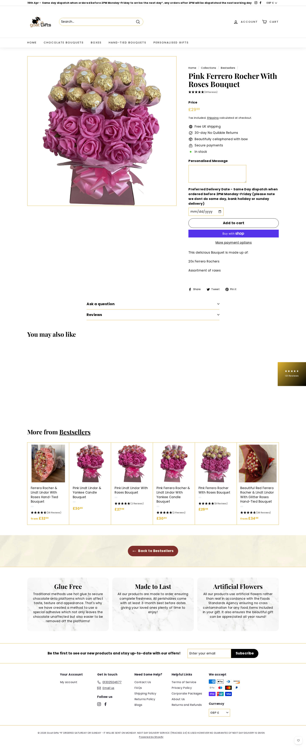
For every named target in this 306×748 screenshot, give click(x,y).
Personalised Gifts (171, 42)
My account (68, 682)
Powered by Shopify (151, 737)
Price (192, 102)
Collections (208, 68)
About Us (178, 699)
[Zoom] (101, 131)
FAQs (138, 688)
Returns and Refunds (187, 705)
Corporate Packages (187, 693)
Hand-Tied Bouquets (127, 42)
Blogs (138, 705)
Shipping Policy (145, 693)
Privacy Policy (182, 688)
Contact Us (142, 682)
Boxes (96, 42)
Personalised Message (208, 161)
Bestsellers (228, 68)
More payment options (234, 242)
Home (32, 42)
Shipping (213, 118)
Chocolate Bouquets (64, 42)
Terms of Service (184, 682)
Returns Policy (144, 699)
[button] (233, 92)
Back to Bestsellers (155, 550)
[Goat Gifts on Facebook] (105, 704)
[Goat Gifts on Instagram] (99, 704)
